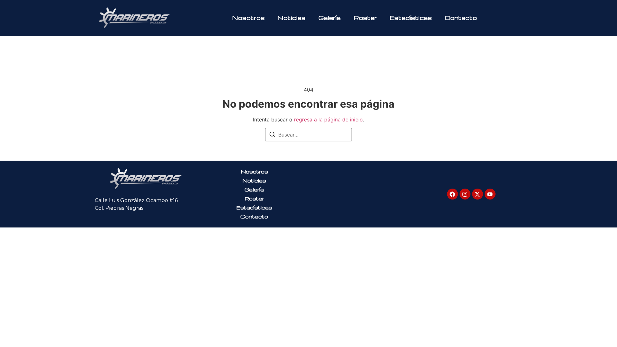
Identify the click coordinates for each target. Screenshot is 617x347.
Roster (365, 17)
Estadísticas (411, 17)
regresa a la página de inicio (328, 119)
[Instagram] (465, 194)
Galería (329, 17)
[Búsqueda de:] (308, 134)
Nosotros (248, 17)
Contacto (461, 17)
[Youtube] (490, 194)
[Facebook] (452, 194)
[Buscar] (272, 135)
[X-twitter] (477, 194)
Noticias (292, 17)
